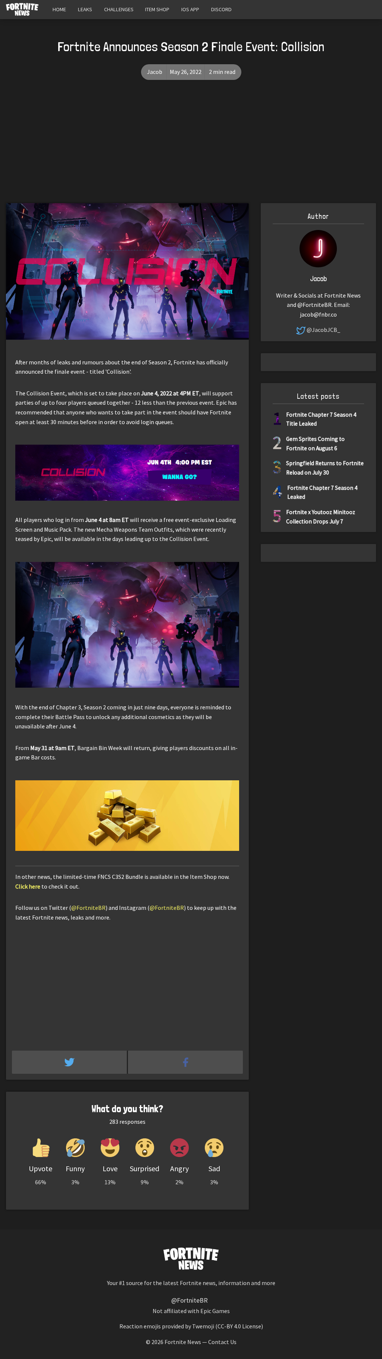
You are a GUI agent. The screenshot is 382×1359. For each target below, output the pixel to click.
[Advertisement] (191, 147)
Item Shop (157, 9)
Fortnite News (183, 1342)
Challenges (119, 9)
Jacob (154, 71)
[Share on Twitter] (70, 1062)
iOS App (190, 9)
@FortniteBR (88, 907)
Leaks (85, 9)
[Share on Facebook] (185, 1062)
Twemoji (203, 1326)
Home (59, 9)
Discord (221, 9)
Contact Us (222, 1342)
